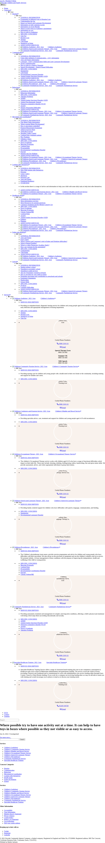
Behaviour (7, 772)
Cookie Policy (8, 817)
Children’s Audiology (11, 747)
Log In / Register (5, 1)
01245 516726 (63, 706)
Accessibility (8, 810)
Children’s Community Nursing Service (17, 749)
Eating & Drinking (10, 779)
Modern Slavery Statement (12, 814)
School (6, 781)
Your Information (9, 812)
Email (64, 347)
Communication (9, 770)
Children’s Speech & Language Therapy (17, 755)
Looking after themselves (12, 776)
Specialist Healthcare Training (13, 760)
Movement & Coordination (13, 774)
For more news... (5, 737)
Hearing (6, 768)
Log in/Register (9, 821)
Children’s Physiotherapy (12, 757)
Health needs (8, 778)
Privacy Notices (9, 816)
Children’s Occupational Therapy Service (17, 753)
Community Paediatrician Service (15, 758)
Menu (3, 5)
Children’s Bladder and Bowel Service (16, 751)
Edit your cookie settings (12, 823)
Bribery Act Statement (11, 819)
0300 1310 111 (64, 343)
